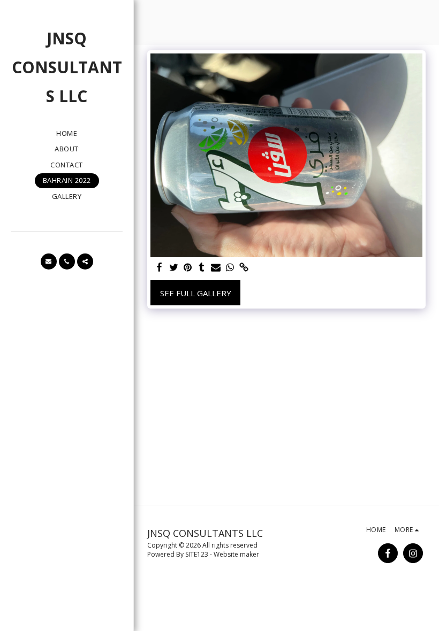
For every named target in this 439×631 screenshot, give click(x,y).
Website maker (236, 554)
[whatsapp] (230, 268)
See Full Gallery (195, 293)
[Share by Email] (216, 268)
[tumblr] (201, 268)
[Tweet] (174, 268)
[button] (49, 261)
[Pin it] (188, 268)
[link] (244, 268)
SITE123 (196, 554)
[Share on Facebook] (160, 268)
